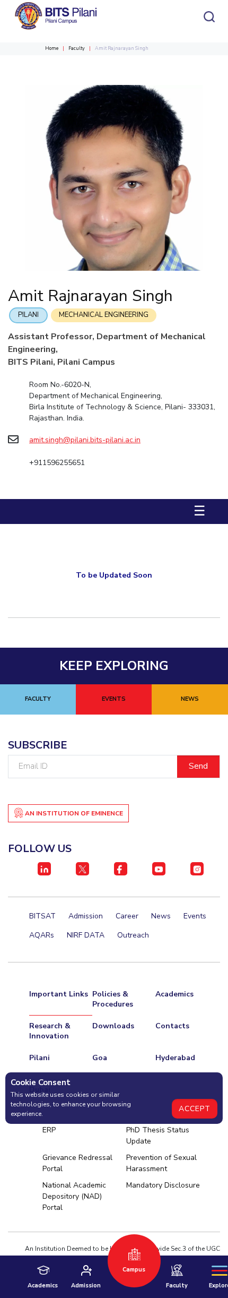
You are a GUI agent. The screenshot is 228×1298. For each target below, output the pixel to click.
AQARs (41, 935)
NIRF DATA (85, 935)
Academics (174, 994)
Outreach (133, 935)
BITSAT (42, 916)
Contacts (172, 1026)
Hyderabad (175, 1058)
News (161, 916)
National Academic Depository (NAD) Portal (74, 1196)
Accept (195, 1109)
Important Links (58, 994)
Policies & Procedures (112, 999)
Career (127, 916)
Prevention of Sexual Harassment (161, 1163)
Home (51, 48)
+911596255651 (57, 463)
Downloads (113, 1026)
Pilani (28, 315)
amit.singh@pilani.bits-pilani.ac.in (85, 440)
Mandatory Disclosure (163, 1185)
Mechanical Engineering (103, 315)
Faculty (76, 48)
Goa (99, 1058)
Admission (85, 916)
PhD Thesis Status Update (157, 1135)
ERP (49, 1130)
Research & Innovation (50, 1031)
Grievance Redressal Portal (77, 1163)
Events (194, 916)
